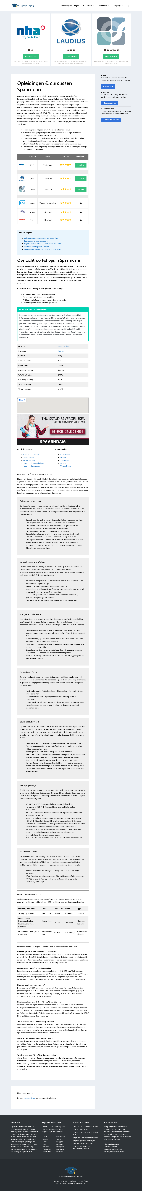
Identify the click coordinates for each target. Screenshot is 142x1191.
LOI (31, 1134)
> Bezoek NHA (108, 86)
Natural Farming (29, 460)
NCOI (23, 1139)
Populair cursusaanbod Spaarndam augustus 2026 (43, 243)
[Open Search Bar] (128, 5)
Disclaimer (73, 1181)
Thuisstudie (63, 1176)
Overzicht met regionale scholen (36, 246)
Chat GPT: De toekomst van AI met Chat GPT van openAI (85, 1128)
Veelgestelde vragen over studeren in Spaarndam (42, 249)
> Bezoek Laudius (109, 103)
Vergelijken (118, 5)
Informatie (103, 5)
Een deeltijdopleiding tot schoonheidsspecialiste (81, 1147)
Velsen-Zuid (64, 460)
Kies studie (87, 5)
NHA (34, 1134)
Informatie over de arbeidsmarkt (36, 241)
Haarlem (61, 351)
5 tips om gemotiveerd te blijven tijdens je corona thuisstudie (84, 1142)
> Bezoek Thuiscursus (111, 119)
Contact (56, 1181)
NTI (12, 1136)
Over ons (64, 1181)
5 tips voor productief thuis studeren (85, 1137)
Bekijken (80, 165)
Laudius (18, 1136)
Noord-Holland (63, 346)
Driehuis (63, 457)
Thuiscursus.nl (16, 1139)
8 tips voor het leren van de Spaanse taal (85, 1133)
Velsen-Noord (65, 466)
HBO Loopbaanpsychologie (33, 463)
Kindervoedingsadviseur (32, 466)
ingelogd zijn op (29, 1098)
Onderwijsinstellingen (70, 5)
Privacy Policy (83, 1181)
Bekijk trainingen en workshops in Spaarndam (41, 238)
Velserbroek (65, 454)
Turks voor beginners (31, 454)
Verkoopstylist (28, 457)
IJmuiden (63, 463)
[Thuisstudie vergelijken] (22, 5)
